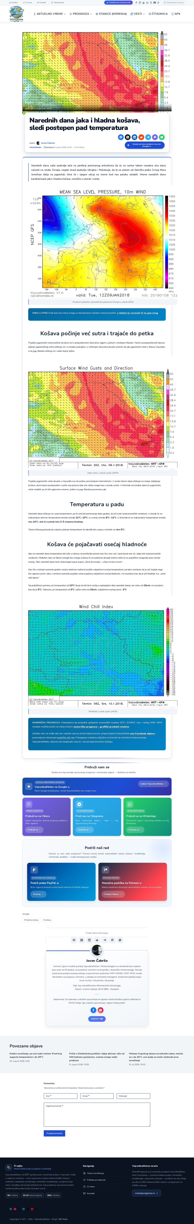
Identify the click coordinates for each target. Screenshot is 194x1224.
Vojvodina (35, 147)
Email (85, 1096)
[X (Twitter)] (128, 137)
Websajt (123, 1096)
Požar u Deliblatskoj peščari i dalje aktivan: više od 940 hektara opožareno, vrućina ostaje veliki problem (96, 1057)
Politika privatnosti (96, 1179)
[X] (151, 2)
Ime (48, 1096)
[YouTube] (154, 2)
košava (47, 920)
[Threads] (143, 2)
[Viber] (155, 137)
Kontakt (91, 1193)
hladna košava (31, 920)
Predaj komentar (54, 1133)
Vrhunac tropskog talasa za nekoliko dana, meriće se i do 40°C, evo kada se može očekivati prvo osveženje (156, 1057)
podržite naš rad (66, 737)
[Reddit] (141, 137)
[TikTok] (158, 2)
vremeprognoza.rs (145, 1193)
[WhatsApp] (162, 137)
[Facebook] (136, 2)
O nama (91, 1186)
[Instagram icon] (100, 1010)
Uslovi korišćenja (95, 1173)
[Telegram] (148, 137)
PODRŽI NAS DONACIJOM (120, 2)
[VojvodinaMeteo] (16, 13)
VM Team (63, 1219)
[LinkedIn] (147, 2)
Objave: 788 (97, 1018)
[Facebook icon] (93, 1010)
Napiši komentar (54, 1106)
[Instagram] (140, 2)
